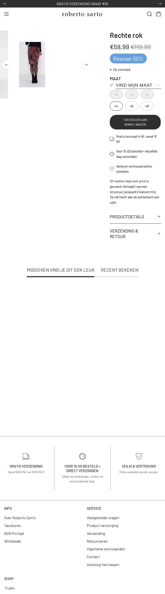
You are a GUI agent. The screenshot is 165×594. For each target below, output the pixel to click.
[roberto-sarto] (82, 14)
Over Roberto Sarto (20, 517)
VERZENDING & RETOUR (124, 233)
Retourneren (97, 541)
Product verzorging (102, 525)
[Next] (160, 4)
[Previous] (5, 4)
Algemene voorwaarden (106, 548)
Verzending (96, 533)
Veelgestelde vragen (103, 517)
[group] (82, 4)
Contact (93, 556)
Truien (9, 588)
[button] (149, 14)
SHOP (9, 578)
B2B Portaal (14, 533)
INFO (8, 508)
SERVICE (94, 508)
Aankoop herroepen (103, 564)
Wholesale (12, 541)
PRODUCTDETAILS (127, 216)
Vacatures (12, 525)
